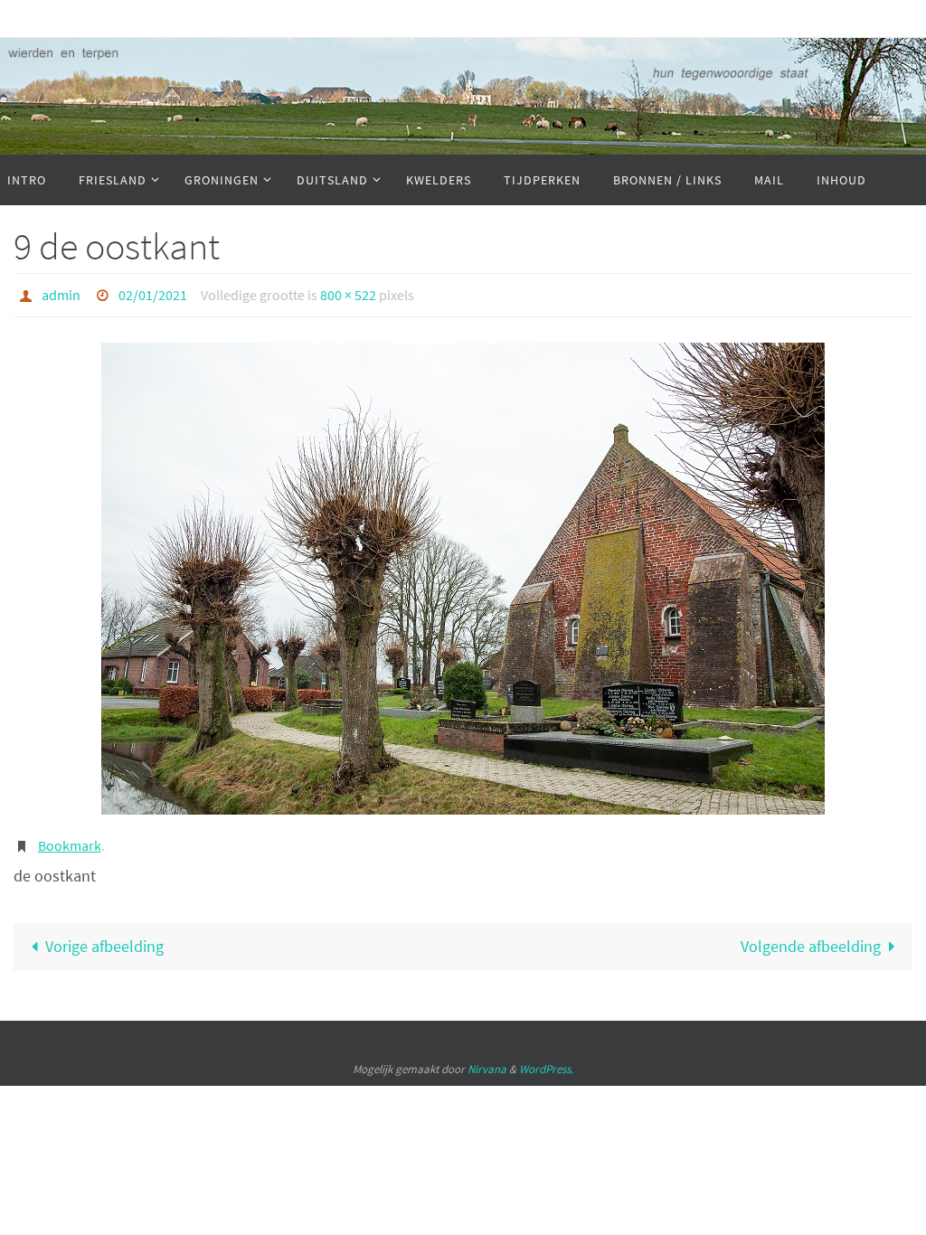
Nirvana (487, 1059)
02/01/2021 (152, 293)
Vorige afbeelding (104, 937)
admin (61, 293)
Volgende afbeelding (811, 937)
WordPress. (546, 1059)
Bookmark (69, 839)
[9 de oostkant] (463, 574)
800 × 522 (348, 293)
